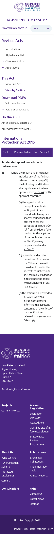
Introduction (12, 49)
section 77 (29, 249)
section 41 (39, 192)
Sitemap (34, 503)
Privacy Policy (21, 528)
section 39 (43, 172)
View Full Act (13, 84)
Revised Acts (37, 422)
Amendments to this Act (16, 128)
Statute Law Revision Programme (37, 440)
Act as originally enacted (16, 122)
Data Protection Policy (41, 528)
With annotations (15, 103)
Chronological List (15, 61)
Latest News (37, 498)
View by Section (15, 90)
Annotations (12, 67)
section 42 (43, 259)
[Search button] (49, 28)
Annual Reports (39, 475)
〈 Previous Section (21, 152)
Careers (5, 480)
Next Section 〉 (42, 152)
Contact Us (36, 493)
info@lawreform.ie (19, 389)
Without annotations (17, 109)
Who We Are (8, 457)
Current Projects (10, 410)
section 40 (29, 241)
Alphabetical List (14, 55)
